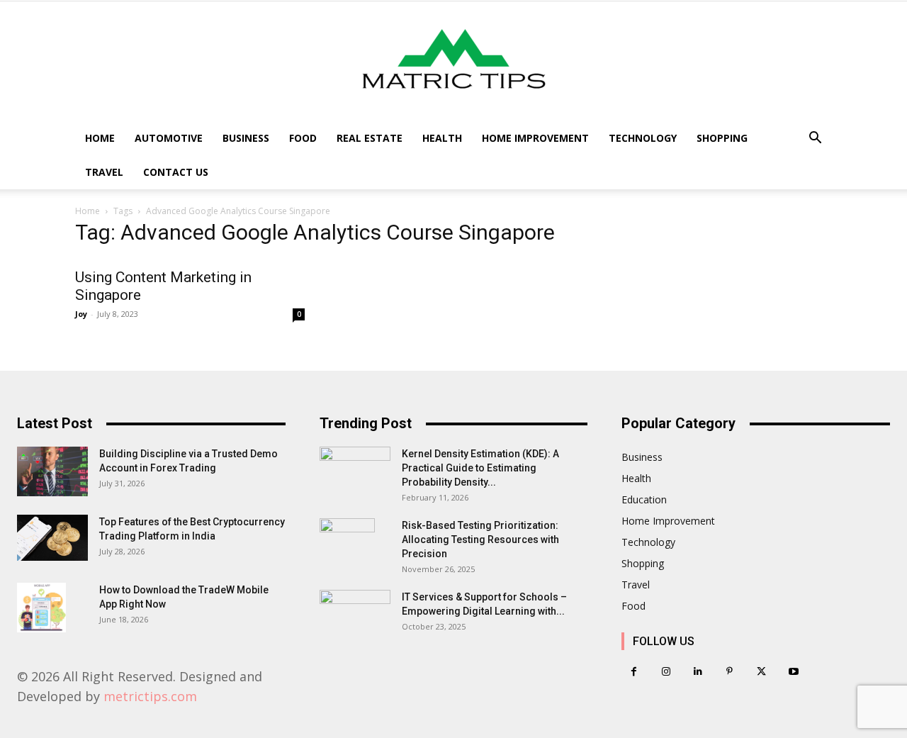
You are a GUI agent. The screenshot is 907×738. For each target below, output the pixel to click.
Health (442, 138)
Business (245, 138)
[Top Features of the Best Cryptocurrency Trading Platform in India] (52, 538)
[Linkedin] (697, 671)
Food (303, 138)
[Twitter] (761, 671)
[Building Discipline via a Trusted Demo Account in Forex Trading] (52, 471)
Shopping (722, 138)
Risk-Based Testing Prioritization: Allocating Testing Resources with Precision (480, 539)
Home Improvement (535, 138)
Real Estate (369, 138)
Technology (643, 138)
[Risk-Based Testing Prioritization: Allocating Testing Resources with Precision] (347, 543)
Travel (104, 172)
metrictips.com (150, 696)
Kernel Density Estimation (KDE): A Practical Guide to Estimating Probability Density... (480, 468)
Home (100, 138)
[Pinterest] (729, 671)
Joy (81, 313)
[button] (815, 139)
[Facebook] (633, 671)
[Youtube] (793, 671)
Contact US (175, 172)
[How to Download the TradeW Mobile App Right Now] (41, 607)
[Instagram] (665, 671)
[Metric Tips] (453, 61)
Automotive (169, 138)
